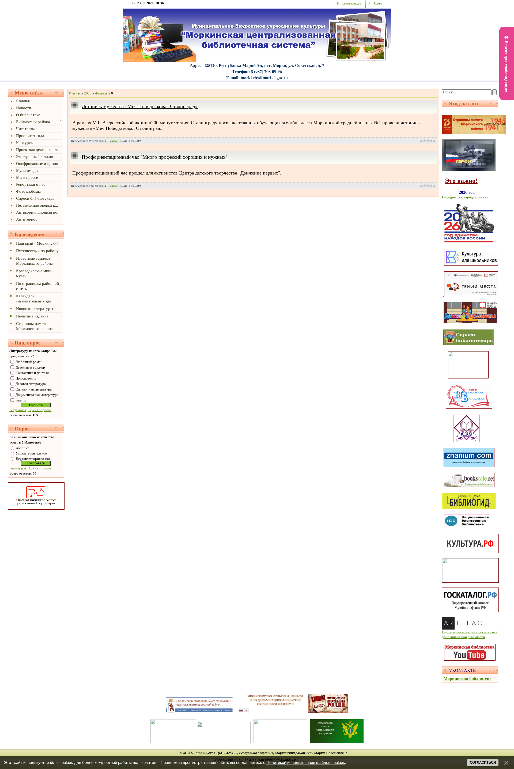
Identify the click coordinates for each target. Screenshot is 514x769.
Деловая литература (31, 383)
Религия (21, 400)
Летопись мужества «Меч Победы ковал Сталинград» (140, 106)
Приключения (26, 378)
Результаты (17, 409)
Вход (378, 3)
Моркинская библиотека (468, 678)
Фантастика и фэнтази (32, 372)
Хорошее (22, 447)
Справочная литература (34, 389)
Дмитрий (113, 141)
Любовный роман (29, 361)
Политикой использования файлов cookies (305, 762)
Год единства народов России (465, 197)
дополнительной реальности (463, 636)
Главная (75, 93)
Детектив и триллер (30, 367)
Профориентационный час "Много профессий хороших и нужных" (155, 156)
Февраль (101, 93)
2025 (88, 93)
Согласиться (483, 762)
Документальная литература (37, 394)
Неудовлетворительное (33, 458)
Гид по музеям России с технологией (469, 632)
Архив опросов (39, 409)
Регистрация (351, 3)
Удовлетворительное (31, 453)
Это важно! (461, 180)
